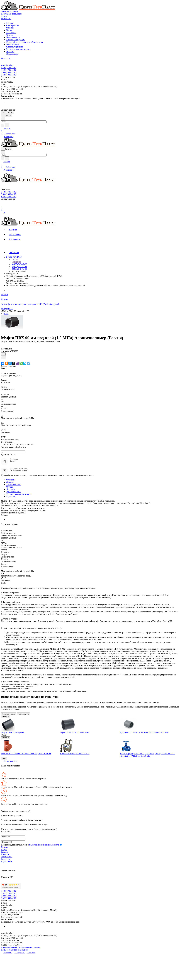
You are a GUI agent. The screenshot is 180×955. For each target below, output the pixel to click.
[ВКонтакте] (2, 363)
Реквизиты (11, 32)
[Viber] (17, 363)
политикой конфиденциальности (44, 845)
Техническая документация (18, 494)
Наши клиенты (13, 37)
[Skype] (24, 363)
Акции (4, 849)
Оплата (9, 487)
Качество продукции (15, 40)
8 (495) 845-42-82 (8, 75)
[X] (13, 363)
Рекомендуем (23, 714)
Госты (9, 30)
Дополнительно (13, 491)
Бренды (9, 23)
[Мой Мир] (10, 363)
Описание (10, 480)
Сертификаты (12, 25)
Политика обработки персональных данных (21, 947)
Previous (5, 717)
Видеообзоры (12, 54)
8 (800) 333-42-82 (8, 72)
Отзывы (10, 28)
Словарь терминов (14, 47)
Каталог (4, 847)
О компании (6, 857)
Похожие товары (8, 714)
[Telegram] (28, 363)
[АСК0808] (12, 331)
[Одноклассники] (6, 363)
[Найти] (7, 125)
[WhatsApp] (21, 363)
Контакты (5, 859)
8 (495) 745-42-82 (8, 67)
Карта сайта (6, 861)
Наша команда (12, 44)
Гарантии (10, 496)
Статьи (9, 35)
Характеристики (13, 484)
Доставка (10, 489)
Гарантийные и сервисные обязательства (24, 42)
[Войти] (2, 205)
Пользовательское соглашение (14, 950)
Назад (15, 259)
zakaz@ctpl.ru (7, 65)
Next (4, 735)
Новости (10, 51)
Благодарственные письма (18, 49)
